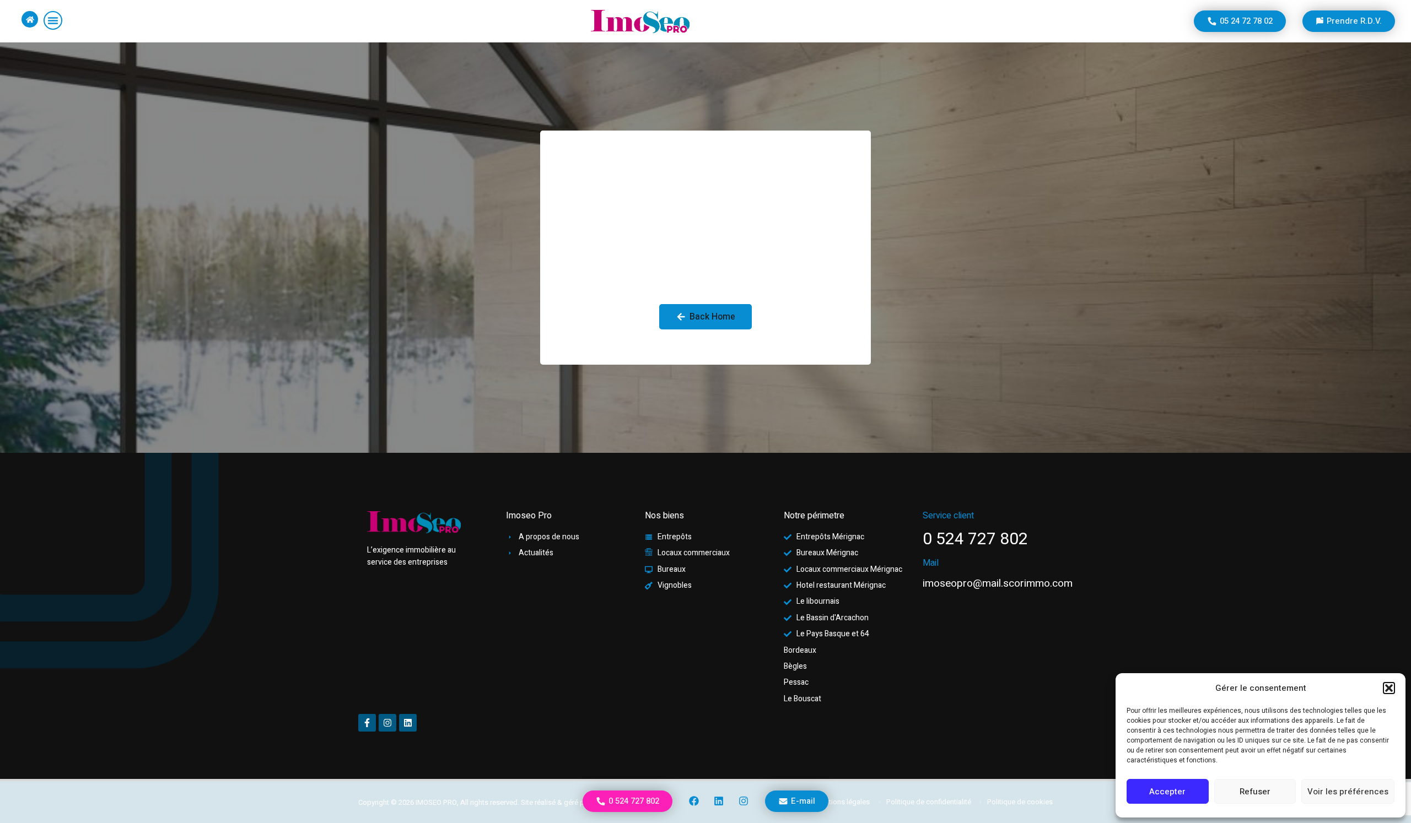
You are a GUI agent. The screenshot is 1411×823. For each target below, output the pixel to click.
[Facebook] (694, 801)
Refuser (1255, 792)
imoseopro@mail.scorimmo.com (998, 583)
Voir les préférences (1347, 792)
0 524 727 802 (975, 539)
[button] (1388, 688)
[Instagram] (744, 801)
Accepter (1167, 792)
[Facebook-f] (367, 723)
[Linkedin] (719, 801)
